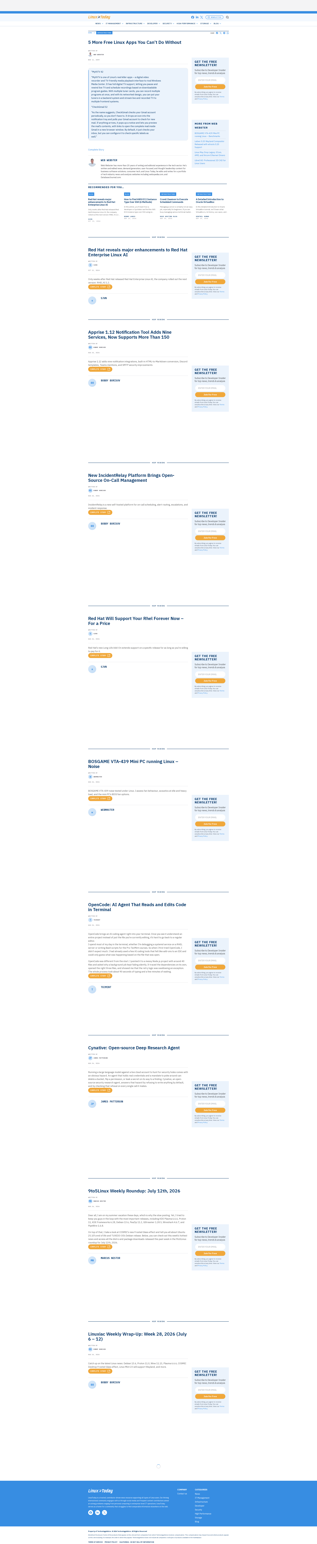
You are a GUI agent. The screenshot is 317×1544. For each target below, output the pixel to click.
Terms (222, 97)
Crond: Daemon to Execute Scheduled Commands (174, 200)
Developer (152, 23)
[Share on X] (221, 33)
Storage (204, 23)
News (98, 23)
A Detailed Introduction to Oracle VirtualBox (210, 200)
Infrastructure (134, 23)
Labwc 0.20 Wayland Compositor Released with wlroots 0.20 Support (209, 144)
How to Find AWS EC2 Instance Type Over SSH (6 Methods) (140, 200)
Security (167, 23)
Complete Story (96, 149)
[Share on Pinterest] (224, 33)
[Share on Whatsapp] (228, 33)
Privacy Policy (202, 99)
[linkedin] (197, 17)
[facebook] (192, 17)
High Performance (186, 23)
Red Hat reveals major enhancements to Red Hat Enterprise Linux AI (101, 202)
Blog (216, 23)
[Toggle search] (227, 17)
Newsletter (216, 17)
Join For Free (210, 86)
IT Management (113, 23)
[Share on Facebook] (217, 33)
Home (90, 33)
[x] (201, 17)
